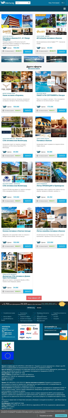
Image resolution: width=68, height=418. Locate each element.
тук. (33, 412)
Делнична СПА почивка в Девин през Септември (16, 277)
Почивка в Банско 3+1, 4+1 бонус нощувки (16, 39)
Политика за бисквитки (43, 313)
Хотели (39, 307)
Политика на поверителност (22, 313)
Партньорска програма (26, 320)
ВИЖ (27, 52)
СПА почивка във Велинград (15, 140)
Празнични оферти (42, 316)
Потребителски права (9, 313)
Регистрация (55, 2)
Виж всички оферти (34, 68)
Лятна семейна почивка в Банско (51, 231)
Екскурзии (56, 318)
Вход (50, 2)
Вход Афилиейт (41, 320)
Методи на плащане (42, 318)
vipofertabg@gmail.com (8, 337)
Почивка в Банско (44, 140)
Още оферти (33, 298)
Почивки (55, 316)
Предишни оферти (25, 316)
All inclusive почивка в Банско (49, 38)
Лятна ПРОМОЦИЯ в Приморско (50, 186)
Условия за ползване (25, 318)
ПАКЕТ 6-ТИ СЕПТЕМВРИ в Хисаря (51, 95)
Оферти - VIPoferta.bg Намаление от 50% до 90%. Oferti (7, 3)
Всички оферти (7, 316)
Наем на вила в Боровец (13, 95)
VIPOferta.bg (31, 307)
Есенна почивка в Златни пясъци (17, 231)
